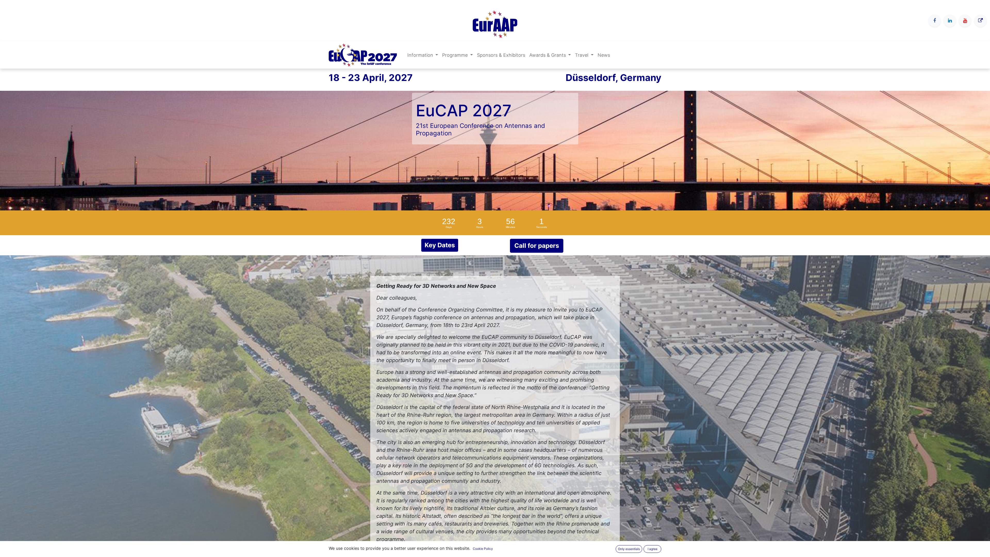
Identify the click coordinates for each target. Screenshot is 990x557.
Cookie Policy (483, 549)
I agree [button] (652, 549)
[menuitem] (501, 55)
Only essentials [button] (629, 549)
